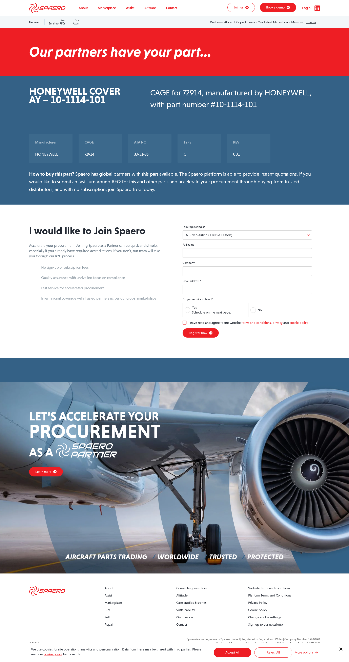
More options (304, 652)
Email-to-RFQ (57, 22)
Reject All (273, 652)
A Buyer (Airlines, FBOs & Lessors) (209, 235)
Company (189, 262)
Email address (192, 281)
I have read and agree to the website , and (249, 322)
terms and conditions (256, 322)
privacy (277, 322)
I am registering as (194, 226)
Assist (76, 22)
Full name (188, 244)
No (260, 310)
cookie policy (299, 322)
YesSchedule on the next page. (211, 310)
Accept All (232, 652)
